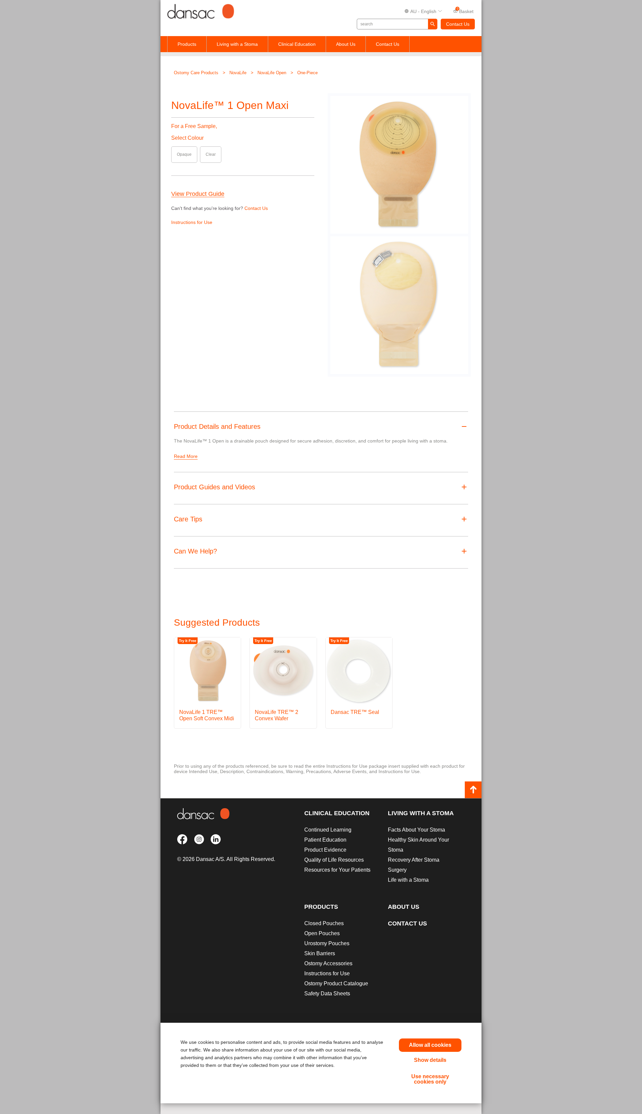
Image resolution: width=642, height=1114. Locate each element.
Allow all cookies (430, 1045)
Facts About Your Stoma (416, 830)
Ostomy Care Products (196, 72)
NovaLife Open (271, 72)
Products (187, 44)
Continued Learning (327, 830)
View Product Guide (197, 194)
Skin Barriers (319, 953)
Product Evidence (325, 850)
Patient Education (325, 840)
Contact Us (457, 24)
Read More (186, 456)
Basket (465, 10)
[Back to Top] (473, 789)
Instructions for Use (191, 222)
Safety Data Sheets (327, 993)
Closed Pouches (324, 923)
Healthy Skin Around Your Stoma (418, 845)
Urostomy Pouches (326, 943)
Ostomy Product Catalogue (336, 983)
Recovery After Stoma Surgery (413, 865)
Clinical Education (297, 44)
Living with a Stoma (237, 44)
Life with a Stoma (408, 880)
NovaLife (237, 72)
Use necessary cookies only (430, 1079)
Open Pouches (322, 933)
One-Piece (307, 72)
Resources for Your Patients (337, 870)
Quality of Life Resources (334, 860)
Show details (430, 1060)
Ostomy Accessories (328, 963)
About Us (345, 44)
